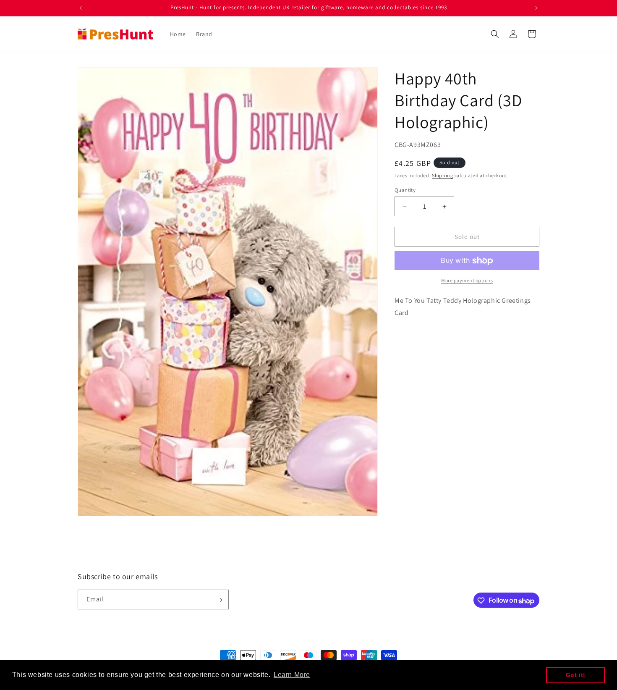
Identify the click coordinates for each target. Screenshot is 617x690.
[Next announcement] (536, 8)
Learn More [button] (292, 674)
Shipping (442, 175)
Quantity (405, 190)
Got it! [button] (576, 675)
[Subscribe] (219, 600)
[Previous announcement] (80, 8)
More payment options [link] (467, 281)
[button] (495, 34)
